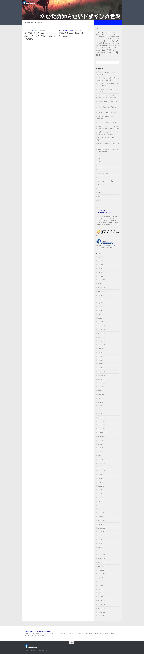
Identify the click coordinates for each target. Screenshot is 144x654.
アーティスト (101, 36)
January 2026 (101, 283)
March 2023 (100, 413)
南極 (114, 48)
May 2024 (100, 360)
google (116, 32)
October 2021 (101, 478)
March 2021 (100, 505)
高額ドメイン (107, 53)
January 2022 (101, 467)
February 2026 (101, 280)
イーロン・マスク (100, 38)
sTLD (99, 169)
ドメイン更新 (109, 41)
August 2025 (101, 303)
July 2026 (100, 261)
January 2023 (101, 421)
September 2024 (102, 345)
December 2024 (101, 333)
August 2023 (101, 394)
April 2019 (100, 593)
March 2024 (100, 368)
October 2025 (101, 295)
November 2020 (102, 520)
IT (98, 34)
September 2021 (102, 482)
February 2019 (101, 600)
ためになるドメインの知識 (105, 181)
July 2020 (100, 536)
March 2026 (100, 276)
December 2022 (101, 425)
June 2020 (100, 539)
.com (97, 32)
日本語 (118, 48)
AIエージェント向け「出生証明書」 (107, 113)
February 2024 (101, 371)
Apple (109, 32)
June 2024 (100, 356)
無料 (102, 53)
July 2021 (100, 490)
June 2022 (100, 448)
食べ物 (113, 53)
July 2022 (100, 444)
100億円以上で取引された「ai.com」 (108, 122)
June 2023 (100, 402)
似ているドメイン (107, 48)
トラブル (101, 41)
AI (104, 32)
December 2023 (101, 379)
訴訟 (36, 30)
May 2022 (100, 452)
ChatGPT (112, 32)
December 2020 (101, 516)
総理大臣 (105, 53)
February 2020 (101, 555)
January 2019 (101, 604)
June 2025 (100, 310)
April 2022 (100, 455)
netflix (100, 34)
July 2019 (100, 581)
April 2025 (100, 318)
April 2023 (100, 410)
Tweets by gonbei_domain (102, 236)
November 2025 (102, 291)
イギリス (106, 36)
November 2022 (102, 429)
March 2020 (100, 551)
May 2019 (100, 589)
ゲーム (109, 38)
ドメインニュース (29, 30)
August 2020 (101, 532)
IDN (97, 34)
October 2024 (101, 341)
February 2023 (101, 417)
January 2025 (101, 329)
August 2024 (101, 348)
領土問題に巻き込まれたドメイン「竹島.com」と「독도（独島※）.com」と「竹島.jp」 (40, 36)
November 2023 (102, 383)
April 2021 (100, 501)
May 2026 (100, 268)
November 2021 (102, 474)
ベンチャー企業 (102, 45)
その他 (99, 177)
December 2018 (101, 608)
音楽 (110, 53)
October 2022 (101, 432)
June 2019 (100, 585)
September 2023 (102, 390)
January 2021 (101, 513)
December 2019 (101, 562)
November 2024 (102, 337)
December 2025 (101, 287)
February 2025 (101, 326)
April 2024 (100, 364)
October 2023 (101, 387)
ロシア (109, 45)
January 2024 (101, 375)
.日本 (99, 32)
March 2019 (100, 597)
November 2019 (102, 566)
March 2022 (100, 459)
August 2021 (101, 486)
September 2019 (102, 574)
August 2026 (101, 257)
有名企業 (106, 50)
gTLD (99, 166)
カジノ (105, 38)
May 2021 (100, 497)
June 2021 (100, 494)
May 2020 (100, 543)
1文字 (102, 32)
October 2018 (101, 616)
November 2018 (102, 612)
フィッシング (109, 43)
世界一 (111, 45)
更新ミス (99, 50)
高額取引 (71, 30)
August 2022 (101, 440)
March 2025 (100, 322)
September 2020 (102, 528)
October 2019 (101, 570)
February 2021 (101, 509)
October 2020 (101, 524)
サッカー (114, 38)
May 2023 (100, 406)
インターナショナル (114, 36)
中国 (115, 45)
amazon (106, 32)
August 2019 (101, 578)
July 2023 (100, 398)
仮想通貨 (99, 48)
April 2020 (100, 547)
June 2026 (100, 264)
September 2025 (102, 299)
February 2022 (101, 463)
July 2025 (100, 306)
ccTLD (99, 162)
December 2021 (101, 471)
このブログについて (103, 173)
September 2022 (102, 436)
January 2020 (101, 558)
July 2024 (100, 352)
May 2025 (100, 314)
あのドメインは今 (108, 34)
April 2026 (100, 272)
